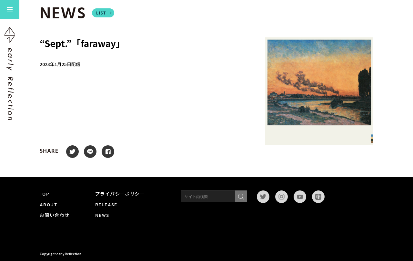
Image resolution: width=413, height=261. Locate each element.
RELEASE (106, 205)
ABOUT (48, 205)
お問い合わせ (54, 215)
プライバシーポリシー (120, 194)
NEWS (102, 215)
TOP (44, 194)
